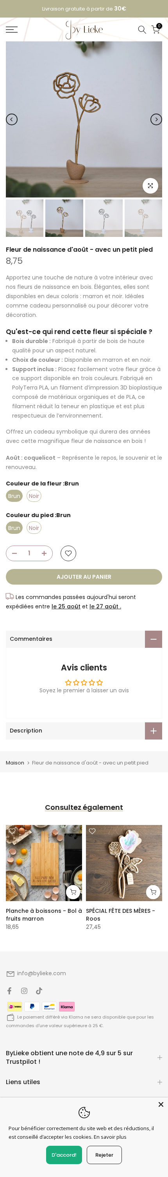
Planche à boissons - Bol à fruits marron (44, 915)
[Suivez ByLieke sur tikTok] (39, 991)
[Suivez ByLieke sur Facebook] (9, 991)
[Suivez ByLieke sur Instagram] (24, 991)
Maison (15, 762)
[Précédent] (12, 119)
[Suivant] (156, 119)
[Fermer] (161, 1104)
